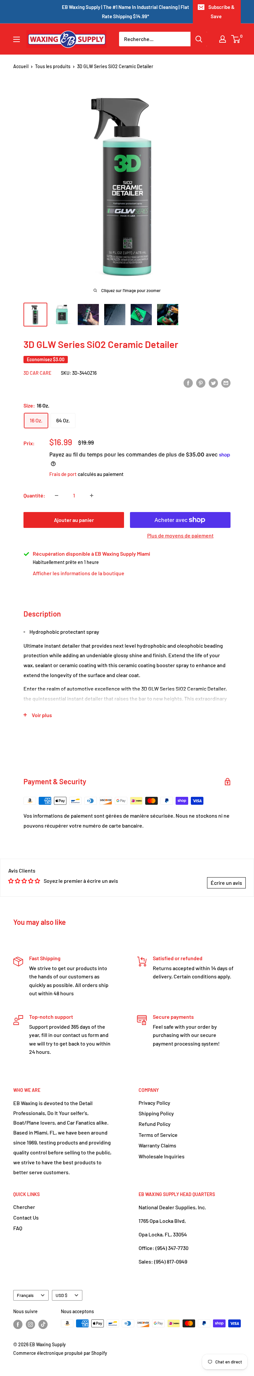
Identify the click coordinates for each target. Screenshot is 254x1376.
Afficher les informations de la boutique (78, 573)
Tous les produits (52, 66)
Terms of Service (158, 1135)
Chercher (24, 1207)
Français (25, 1295)
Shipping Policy (156, 1113)
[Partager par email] (226, 382)
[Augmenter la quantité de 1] (92, 495)
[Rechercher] (198, 39)
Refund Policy (155, 1124)
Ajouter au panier (74, 520)
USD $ (61, 1295)
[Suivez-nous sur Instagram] (30, 1324)
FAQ (17, 1228)
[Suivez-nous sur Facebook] (17, 1324)
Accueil (20, 66)
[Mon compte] (222, 39)
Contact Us (26, 1217)
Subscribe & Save (221, 11)
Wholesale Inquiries (162, 1156)
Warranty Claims (157, 1145)
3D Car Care (37, 373)
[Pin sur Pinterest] (200, 382)
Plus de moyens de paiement (180, 535)
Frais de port (63, 474)
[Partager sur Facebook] (188, 382)
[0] (236, 39)
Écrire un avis (226, 883)
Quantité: (34, 495)
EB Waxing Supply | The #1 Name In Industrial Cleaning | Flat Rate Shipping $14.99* (125, 11)
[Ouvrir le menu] (16, 39)
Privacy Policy (154, 1102)
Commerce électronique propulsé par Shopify (60, 1353)
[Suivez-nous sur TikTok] (43, 1324)
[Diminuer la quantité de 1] (57, 495)
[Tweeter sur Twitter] (213, 382)
